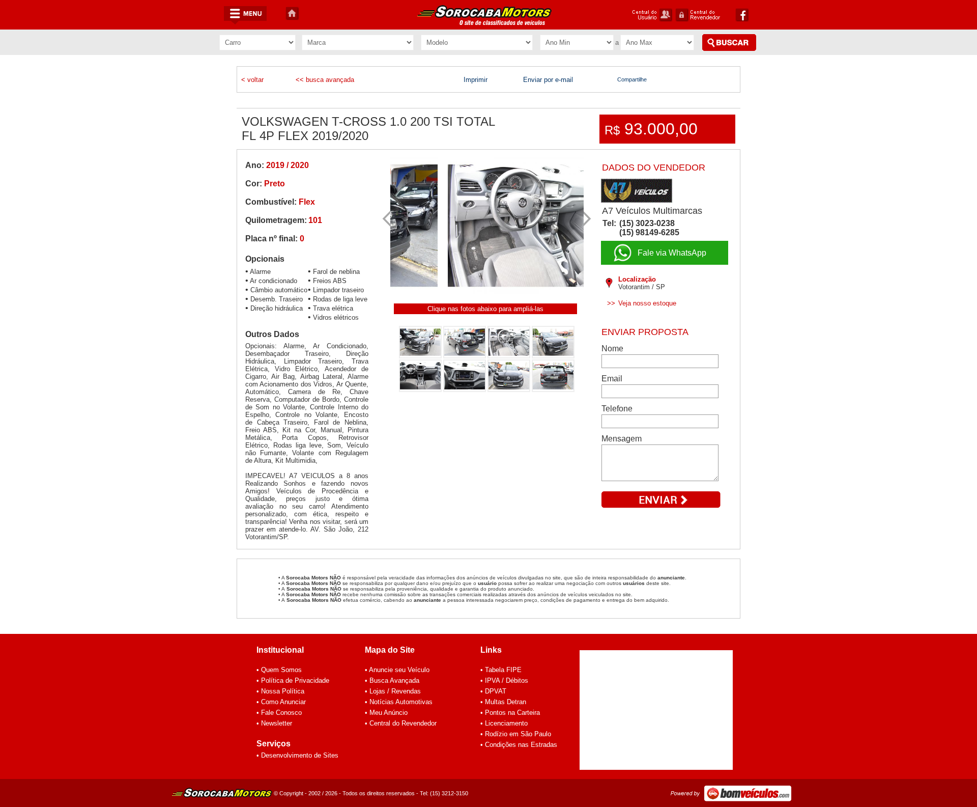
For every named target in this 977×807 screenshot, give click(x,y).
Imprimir (475, 80)
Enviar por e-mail (548, 80)
